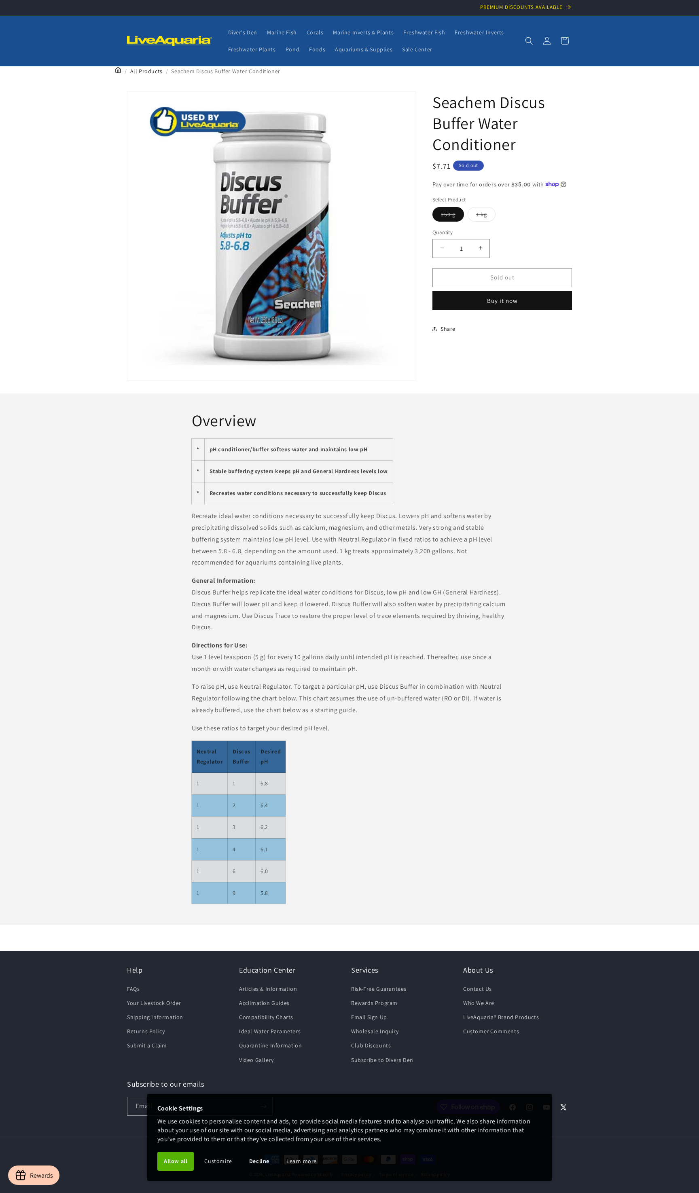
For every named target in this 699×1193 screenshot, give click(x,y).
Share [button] (448, 328)
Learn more (301, 1161)
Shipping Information (155, 1017)
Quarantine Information (270, 1045)
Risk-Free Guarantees (379, 988)
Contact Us (477, 988)
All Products (146, 71)
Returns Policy (146, 1031)
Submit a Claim (147, 1045)
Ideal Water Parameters (270, 1031)
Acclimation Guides (264, 1003)
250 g (452, 215)
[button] (529, 41)
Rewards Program (374, 1003)
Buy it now (502, 300)
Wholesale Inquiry (374, 1031)
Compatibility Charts (266, 1017)
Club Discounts (371, 1045)
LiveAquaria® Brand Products (501, 1017)
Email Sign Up (369, 1017)
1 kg (486, 215)
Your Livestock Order (154, 1003)
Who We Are (478, 1003)
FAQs (133, 988)
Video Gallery (256, 1060)
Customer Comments (491, 1031)
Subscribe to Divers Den (382, 1060)
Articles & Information (268, 988)
